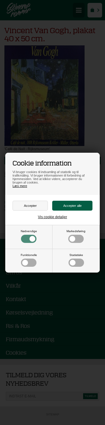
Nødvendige (29, 231)
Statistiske (76, 255)
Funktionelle (29, 255)
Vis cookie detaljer (52, 217)
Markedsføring (75, 231)
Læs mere (20, 186)
